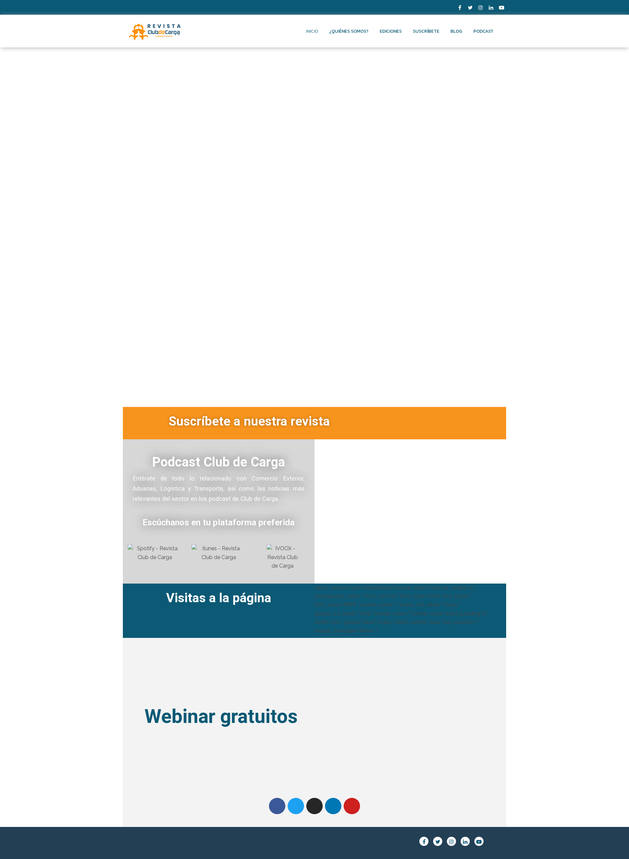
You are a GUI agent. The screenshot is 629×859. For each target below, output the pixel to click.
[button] (324, 508)
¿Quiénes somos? (349, 31)
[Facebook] (277, 806)
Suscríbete (426, 31)
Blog (456, 31)
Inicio (312, 31)
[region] (410, 508)
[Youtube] (352, 806)
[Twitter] (296, 806)
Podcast (483, 31)
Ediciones (391, 31)
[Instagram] (314, 806)
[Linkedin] (333, 806)
